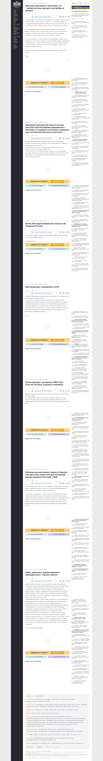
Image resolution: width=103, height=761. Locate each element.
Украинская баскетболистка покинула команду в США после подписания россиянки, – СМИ (81, 118)
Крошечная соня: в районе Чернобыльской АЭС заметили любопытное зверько (80, 635)
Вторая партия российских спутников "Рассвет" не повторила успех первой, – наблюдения (80, 336)
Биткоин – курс (75, 706)
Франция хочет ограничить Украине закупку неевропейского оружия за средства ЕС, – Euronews (80, 131)
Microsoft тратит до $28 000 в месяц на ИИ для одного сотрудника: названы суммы (80, 428)
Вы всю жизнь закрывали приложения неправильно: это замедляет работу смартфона (80, 127)
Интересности (16, 32)
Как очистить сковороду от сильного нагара (68, 724)
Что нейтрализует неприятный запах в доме (53, 718)
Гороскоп (29, 713)
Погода (14, 34)
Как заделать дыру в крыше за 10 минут (75, 722)
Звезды (68, 734)
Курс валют (51, 704)
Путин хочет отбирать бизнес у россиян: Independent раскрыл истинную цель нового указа (80, 220)
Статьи (14, 38)
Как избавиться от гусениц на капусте (48, 739)
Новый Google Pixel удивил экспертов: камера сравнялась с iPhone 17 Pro (80, 552)
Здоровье (15, 30)
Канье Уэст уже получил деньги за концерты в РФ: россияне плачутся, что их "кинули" (80, 497)
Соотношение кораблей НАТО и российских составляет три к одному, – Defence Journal (80, 27)
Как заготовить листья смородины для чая (63, 716)
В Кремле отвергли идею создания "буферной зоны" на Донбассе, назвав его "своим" (80, 432)
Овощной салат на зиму (45, 743)
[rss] (59, 747)
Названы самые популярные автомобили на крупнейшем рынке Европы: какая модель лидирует (80, 661)
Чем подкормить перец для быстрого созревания (43, 737)
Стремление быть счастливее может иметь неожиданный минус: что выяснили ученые (81, 673)
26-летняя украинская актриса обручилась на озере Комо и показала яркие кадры (79, 473)
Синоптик (76, 709)
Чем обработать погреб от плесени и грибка (56, 720)
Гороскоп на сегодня (55, 713)
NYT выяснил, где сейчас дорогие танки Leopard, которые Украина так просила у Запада (80, 520)
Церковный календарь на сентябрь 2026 (73, 731)
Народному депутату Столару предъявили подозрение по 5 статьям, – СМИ (80, 643)
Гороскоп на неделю (45, 713)
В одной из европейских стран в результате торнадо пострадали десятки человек (80, 378)
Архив (14, 44)
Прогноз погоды (30, 709)
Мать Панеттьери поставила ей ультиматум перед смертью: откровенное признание (80, 556)
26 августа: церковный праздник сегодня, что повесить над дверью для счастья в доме (80, 269)
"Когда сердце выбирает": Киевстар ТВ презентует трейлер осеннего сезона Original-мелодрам (80, 199)
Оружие (15, 27)
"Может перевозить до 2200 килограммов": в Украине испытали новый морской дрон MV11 (80, 110)
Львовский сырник (36, 743)
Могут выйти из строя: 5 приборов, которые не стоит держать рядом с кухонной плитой (80, 105)
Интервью (15, 39)
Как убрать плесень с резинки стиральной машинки (43, 716)
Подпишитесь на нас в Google (42, 16)
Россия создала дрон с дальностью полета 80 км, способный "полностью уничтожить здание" (80, 253)
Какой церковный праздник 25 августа (65, 729)
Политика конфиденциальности (46, 757)
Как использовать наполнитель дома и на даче (36, 720)
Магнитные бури (38, 709)
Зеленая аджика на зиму (69, 743)
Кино (79, 734)
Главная (15, 10)
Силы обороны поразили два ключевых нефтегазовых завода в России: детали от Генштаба (80, 631)
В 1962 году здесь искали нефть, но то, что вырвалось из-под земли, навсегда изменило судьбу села (80, 207)
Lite (27, 734)
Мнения (15, 41)
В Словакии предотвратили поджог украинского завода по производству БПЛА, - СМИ (80, 84)
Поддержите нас (80, 7)
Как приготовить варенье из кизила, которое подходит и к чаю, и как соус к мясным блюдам (80, 194)
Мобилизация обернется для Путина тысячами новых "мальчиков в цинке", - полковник (80, 96)
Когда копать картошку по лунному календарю (64, 737)
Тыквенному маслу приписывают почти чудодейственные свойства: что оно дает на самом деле (80, 164)
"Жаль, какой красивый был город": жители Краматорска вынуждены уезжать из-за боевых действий (80, 15)
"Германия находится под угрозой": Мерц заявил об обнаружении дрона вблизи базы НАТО (81, 539)
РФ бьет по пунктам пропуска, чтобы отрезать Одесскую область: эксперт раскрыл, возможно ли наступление (81, 441)
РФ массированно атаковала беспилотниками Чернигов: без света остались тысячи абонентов (79, 320)
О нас (56, 757)
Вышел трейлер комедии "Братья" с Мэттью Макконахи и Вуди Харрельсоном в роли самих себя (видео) (80, 244)
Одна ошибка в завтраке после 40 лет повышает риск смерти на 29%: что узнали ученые (80, 79)
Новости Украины (31, 699)
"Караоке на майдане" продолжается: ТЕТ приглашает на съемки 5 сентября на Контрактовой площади (80, 373)
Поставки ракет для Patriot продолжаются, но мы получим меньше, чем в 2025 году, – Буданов (80, 36)
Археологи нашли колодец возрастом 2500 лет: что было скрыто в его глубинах (81, 22)
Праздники (50, 734)
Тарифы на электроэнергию (60, 704)
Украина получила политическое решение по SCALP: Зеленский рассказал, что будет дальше (80, 465)
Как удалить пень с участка (52, 724)
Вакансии (15, 46)
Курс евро (46, 704)
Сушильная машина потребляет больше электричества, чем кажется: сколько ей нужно (79, 626)
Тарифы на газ (84, 704)
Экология (15, 18)
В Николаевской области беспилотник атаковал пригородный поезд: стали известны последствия (80, 622)
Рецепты (31, 734)
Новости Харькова (55, 699)
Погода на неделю (61, 709)
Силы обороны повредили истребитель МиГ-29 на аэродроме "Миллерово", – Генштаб (79, 565)
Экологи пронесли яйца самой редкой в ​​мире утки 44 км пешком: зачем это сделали (80, 531)
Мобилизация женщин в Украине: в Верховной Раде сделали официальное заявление (80, 331)
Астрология (41, 734)
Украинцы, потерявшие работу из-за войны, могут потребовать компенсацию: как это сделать (80, 391)
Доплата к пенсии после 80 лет (73, 704)
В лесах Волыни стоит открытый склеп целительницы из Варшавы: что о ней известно (80, 485)
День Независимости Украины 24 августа (47, 729)
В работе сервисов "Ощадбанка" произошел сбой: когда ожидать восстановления (80, 423)
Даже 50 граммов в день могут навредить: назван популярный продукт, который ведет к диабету (80, 387)
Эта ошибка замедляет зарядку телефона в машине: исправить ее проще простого (80, 312)
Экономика (15, 15)
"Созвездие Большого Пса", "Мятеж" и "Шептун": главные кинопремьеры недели (80, 418)
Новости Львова (63, 699)
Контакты (15, 47)
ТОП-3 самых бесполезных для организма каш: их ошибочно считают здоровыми (79, 437)
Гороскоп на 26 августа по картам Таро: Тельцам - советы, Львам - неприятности (80, 229)
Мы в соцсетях (74, 757)
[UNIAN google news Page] (52, 747)
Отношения (63, 734)
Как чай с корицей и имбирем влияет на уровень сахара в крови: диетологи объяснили (79, 240)
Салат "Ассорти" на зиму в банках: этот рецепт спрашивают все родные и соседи (80, 481)
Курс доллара (40, 704)
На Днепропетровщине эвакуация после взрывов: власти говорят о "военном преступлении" (80, 88)
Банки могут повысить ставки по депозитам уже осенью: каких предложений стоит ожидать (80, 578)
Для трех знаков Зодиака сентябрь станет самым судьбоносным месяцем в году (80, 544)
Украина (15, 12)
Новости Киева (71, 699)
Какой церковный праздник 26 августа (56, 731)
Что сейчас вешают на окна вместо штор (35, 726)
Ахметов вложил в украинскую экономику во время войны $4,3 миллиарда (79, 159)
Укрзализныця (43, 706)
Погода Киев (45, 709)
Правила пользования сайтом (31, 757)
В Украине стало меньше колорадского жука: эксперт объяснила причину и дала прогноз (80, 677)
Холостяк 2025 (74, 734)
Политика (15, 14)
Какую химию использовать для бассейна (74, 720)
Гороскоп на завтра (36, 713)
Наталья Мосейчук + (39, 695)
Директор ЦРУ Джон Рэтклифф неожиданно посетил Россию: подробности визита (80, 225)
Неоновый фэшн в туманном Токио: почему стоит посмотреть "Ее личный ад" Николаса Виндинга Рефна (80, 648)
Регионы (15, 20)
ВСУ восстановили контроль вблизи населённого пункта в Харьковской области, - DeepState (81, 211)
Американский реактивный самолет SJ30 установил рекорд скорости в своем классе (80, 561)
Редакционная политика (64, 757)
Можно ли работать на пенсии (33, 706)
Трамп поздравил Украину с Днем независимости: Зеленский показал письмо (80, 570)
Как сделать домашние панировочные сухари (36, 724)
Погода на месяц (69, 709)
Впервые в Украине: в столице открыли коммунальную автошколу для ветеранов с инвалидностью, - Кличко (80, 450)
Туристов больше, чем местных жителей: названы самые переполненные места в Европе (80, 446)
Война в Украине (31, 696)
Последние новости (79, 11)
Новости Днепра (47, 699)
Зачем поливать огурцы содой (33, 739)
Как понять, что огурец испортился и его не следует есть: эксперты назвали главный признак (80, 147)
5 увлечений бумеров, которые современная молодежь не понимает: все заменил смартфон (80, 136)
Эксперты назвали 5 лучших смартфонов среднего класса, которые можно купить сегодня (80, 341)
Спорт (14, 21)
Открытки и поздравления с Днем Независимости (37, 731)
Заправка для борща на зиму (57, 743)
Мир (14, 17)
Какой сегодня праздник (32, 729)
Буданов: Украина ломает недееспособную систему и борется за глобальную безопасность (80, 652)
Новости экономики (31, 704)
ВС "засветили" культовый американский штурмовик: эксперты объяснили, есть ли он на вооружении (79, 369)
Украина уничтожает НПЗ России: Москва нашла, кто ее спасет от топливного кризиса (80, 216)
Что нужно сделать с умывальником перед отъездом (74, 718)
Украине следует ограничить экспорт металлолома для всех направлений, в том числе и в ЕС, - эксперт (80, 490)
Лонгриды (15, 42)
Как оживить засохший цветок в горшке (35, 718)
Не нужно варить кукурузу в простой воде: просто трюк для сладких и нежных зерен (80, 122)
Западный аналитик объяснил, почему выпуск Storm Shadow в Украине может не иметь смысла (80, 101)
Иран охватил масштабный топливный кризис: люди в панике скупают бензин (80, 249)
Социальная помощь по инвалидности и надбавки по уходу (59, 706)
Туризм (14, 31)
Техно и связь (16, 24)
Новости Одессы (39, 699)
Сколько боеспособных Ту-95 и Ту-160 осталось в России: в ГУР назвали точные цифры (80, 357)
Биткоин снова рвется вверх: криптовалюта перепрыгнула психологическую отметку (79, 682)
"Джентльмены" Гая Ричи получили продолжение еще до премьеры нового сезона (80, 609)
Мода (46, 734)
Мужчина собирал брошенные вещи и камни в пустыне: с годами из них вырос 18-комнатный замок (80, 455)
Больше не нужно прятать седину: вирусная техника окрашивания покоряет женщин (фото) (80, 265)
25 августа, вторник (77, 19)
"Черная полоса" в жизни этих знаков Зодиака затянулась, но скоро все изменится (80, 657)
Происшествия (16, 28)
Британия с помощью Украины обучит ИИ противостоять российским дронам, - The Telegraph (79, 382)
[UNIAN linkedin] (50, 747)
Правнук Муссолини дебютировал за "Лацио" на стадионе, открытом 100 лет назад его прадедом (80, 186)
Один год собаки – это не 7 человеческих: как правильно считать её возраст (80, 31)
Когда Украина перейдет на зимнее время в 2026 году (38, 701)
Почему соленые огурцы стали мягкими (58, 722)
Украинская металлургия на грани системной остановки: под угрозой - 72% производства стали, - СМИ (80, 414)
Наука (14, 22)
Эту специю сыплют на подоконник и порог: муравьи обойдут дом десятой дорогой (80, 151)
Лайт (14, 25)
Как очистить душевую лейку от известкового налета (38, 722)
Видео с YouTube (16, 36)
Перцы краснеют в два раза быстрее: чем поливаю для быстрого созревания (79, 614)
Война (14, 11)
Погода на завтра (52, 709)
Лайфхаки (29, 716)
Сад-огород (29, 738)
